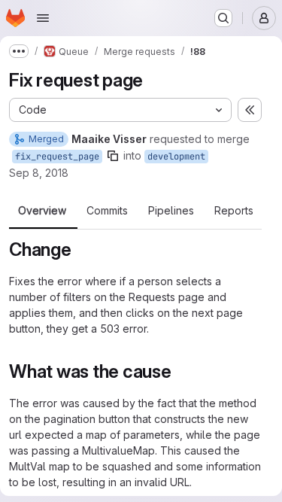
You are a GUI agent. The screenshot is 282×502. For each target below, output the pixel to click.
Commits (107, 211)
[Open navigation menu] (43, 18)
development (176, 157)
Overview (42, 211)
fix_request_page (57, 157)
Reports (233, 211)
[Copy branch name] (113, 156)
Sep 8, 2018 (38, 172)
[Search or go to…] (223, 18)
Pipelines (171, 211)
